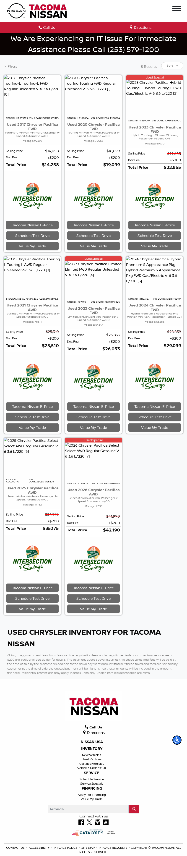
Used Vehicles (92, 759)
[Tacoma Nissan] (37, 10)
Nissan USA (92, 742)
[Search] (134, 809)
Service (91, 773)
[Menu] (177, 9)
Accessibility (39, 848)
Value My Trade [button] (32, 246)
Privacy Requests (113, 848)
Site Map (88, 848)
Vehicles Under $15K (91, 768)
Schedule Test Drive (32, 235)
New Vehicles (91, 755)
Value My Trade (92, 799)
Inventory (91, 749)
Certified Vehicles (91, 764)
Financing (92, 788)
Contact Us (15, 848)
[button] (177, 740)
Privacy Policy (66, 848)
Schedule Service (92, 779)
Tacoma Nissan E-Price (32, 225)
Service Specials (91, 783)
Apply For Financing (92, 795)
